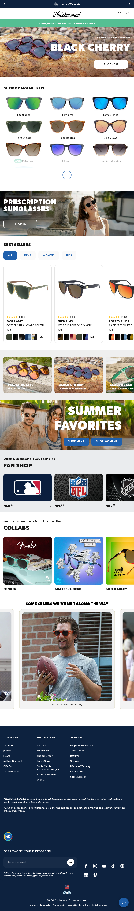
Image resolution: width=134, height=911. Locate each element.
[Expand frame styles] (67, 175)
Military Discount (12, 761)
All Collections (11, 771)
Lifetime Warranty (80, 766)
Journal (7, 750)
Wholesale (43, 750)
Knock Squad (44, 761)
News (6, 755)
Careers (41, 745)
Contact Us (76, 771)
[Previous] (5, 4)
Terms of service (59, 905)
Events (41, 779)
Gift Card (8, 766)
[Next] (129, 4)
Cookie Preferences (99, 905)
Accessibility (72, 905)
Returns (74, 755)
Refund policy (32, 905)
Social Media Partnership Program (48, 768)
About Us (8, 745)
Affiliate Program (46, 774)
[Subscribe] (70, 862)
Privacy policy (45, 905)
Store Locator (78, 776)
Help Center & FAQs (81, 745)
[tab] (10, 255)
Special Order (45, 755)
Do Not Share (84, 905)
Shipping (75, 761)
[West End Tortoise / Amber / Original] (78, 289)
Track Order (77, 750)
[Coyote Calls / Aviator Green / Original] (27, 289)
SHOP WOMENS (106, 441)
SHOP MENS (76, 441)
